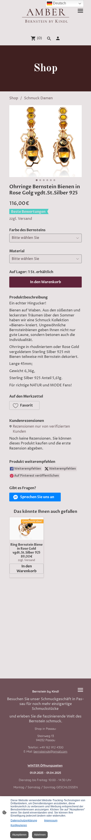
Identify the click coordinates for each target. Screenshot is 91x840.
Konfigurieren (19, 825)
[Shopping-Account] (58, 38)
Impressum (50, 820)
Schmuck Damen (38, 98)
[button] (24, 405)
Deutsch (59, 3)
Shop (13, 98)
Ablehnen (40, 834)
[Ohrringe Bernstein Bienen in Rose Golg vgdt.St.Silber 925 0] (45, 141)
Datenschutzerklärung (24, 820)
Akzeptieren (19, 834)
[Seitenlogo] (45, 15)
